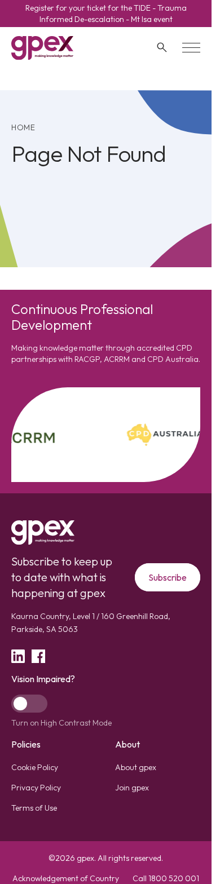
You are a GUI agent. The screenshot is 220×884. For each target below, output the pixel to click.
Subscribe (167, 577)
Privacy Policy (36, 788)
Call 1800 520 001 (166, 878)
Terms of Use (34, 808)
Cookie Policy (34, 767)
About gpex (135, 767)
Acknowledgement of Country (65, 878)
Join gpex (132, 788)
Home (23, 127)
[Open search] (162, 47)
